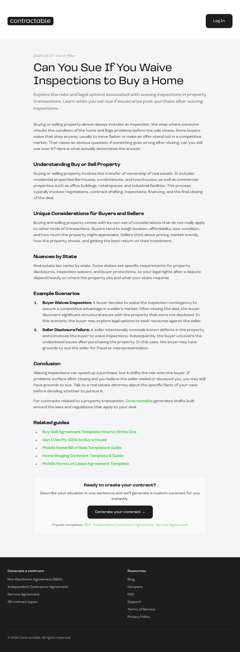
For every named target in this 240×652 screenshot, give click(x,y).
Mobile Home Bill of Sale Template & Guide (82, 448)
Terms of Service (141, 609)
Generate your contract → (120, 512)
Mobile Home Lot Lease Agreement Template (85, 464)
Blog (131, 579)
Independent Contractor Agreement (123, 525)
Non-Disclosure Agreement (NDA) (35, 579)
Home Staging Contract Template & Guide (82, 456)
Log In (219, 21)
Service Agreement (172, 525)
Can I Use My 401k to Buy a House (74, 440)
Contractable (139, 401)
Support (134, 602)
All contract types (22, 602)
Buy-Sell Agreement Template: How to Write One (89, 432)
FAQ (131, 594)
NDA (87, 525)
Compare (135, 587)
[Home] (30, 21)
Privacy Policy (139, 617)
